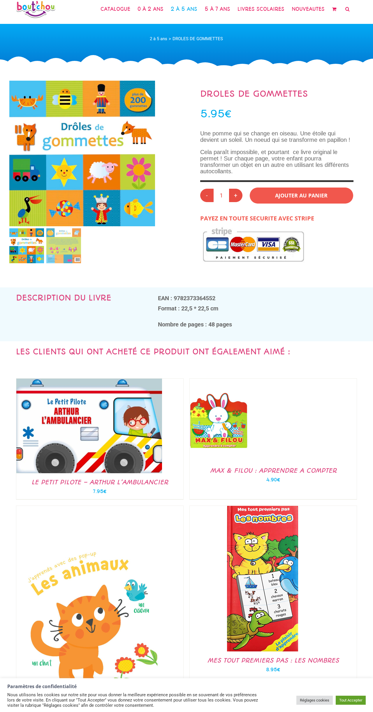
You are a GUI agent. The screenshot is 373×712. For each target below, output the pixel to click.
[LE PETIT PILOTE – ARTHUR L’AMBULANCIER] (89, 381)
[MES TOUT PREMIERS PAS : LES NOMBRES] (262, 509)
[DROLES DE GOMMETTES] (82, 154)
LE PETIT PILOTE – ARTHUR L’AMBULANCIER (99, 482)
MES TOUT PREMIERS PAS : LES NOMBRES (273, 660)
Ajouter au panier (301, 195)
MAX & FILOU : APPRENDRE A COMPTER (273, 470)
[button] (347, 9)
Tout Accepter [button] (350, 700)
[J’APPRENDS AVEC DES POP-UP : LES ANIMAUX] (89, 509)
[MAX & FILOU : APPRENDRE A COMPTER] (219, 381)
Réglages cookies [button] (314, 700)
